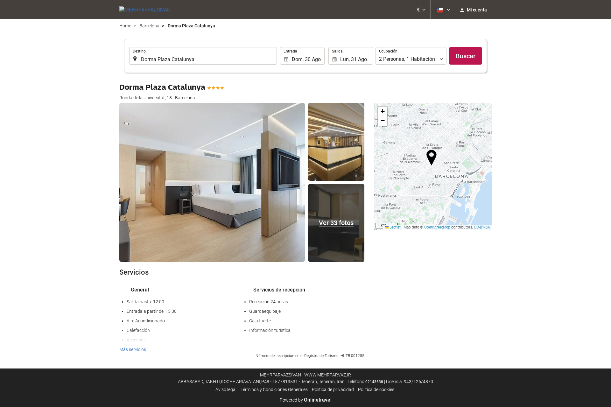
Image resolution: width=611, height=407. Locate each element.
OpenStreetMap (437, 227)
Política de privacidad (333, 389)
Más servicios (132, 349)
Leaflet (395, 227)
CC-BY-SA (482, 227)
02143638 (374, 382)
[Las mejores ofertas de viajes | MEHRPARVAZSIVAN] (145, 9)
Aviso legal (225, 389)
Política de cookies (376, 389)
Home (125, 25)
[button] (421, 9)
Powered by (306, 400)
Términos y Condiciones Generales (274, 389)
